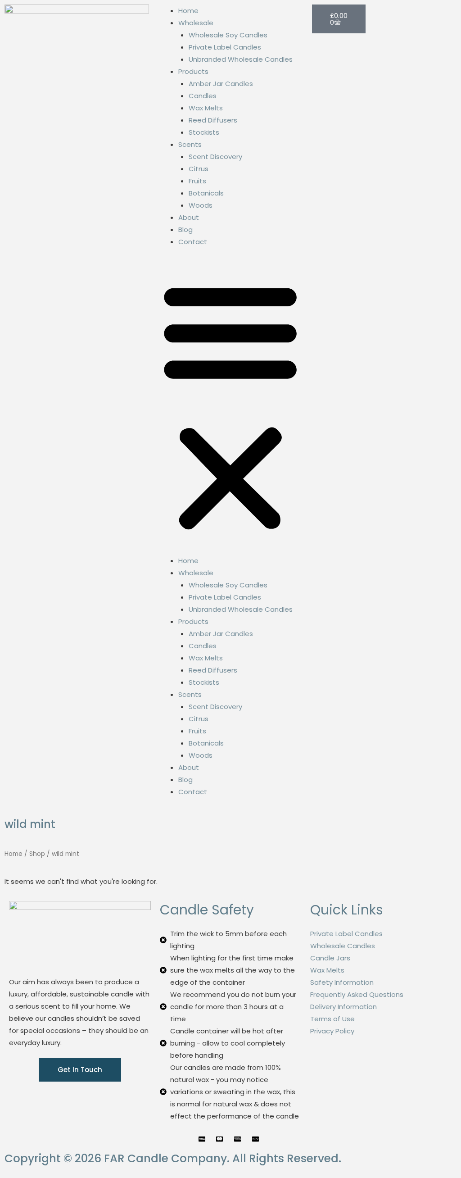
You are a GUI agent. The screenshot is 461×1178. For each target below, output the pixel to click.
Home (188, 10)
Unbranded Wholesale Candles (241, 59)
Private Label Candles (225, 47)
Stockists (204, 132)
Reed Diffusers (213, 120)
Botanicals (206, 193)
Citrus (198, 168)
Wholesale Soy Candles (228, 35)
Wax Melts (206, 108)
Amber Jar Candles (221, 83)
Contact (192, 241)
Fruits (197, 181)
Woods (200, 205)
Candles (203, 95)
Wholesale (195, 22)
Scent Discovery (215, 156)
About (188, 217)
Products (193, 71)
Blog (185, 229)
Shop (37, 854)
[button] (230, 406)
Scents (190, 144)
